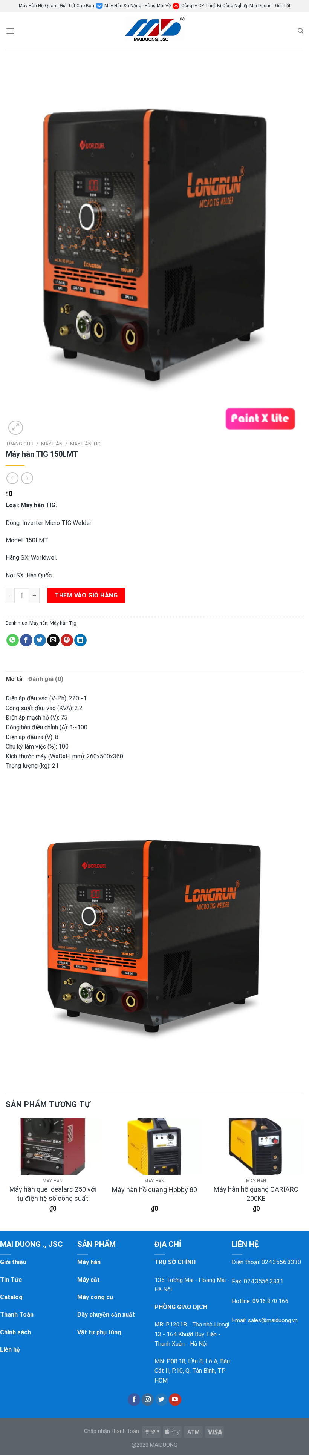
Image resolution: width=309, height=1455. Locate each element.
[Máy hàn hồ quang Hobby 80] (154, 1146)
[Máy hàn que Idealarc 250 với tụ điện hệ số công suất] (53, 1146)
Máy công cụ (95, 1297)
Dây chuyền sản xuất (106, 1314)
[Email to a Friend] (53, 640)
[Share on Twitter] (40, 640)
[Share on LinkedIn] (80, 640)
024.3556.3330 (281, 1262)
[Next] (303, 1171)
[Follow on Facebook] (134, 1399)
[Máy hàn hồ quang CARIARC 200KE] (256, 1146)
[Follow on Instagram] (147, 1399)
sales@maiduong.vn (273, 1320)
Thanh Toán (17, 1314)
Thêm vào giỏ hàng (86, 595)
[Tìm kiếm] (300, 31)
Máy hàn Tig (85, 443)
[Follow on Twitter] (161, 1399)
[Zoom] (15, 428)
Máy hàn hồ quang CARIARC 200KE (256, 1193)
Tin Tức (11, 1279)
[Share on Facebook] (26, 640)
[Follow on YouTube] (175, 1399)
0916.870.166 (270, 1301)
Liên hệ (10, 1349)
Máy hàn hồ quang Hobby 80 (154, 1190)
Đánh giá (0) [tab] (46, 679)
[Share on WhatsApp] (12, 640)
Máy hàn (52, 443)
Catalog (11, 1297)
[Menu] (10, 30)
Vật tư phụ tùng (99, 1332)
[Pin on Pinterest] (67, 640)
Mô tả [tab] (14, 679)
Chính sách (15, 1332)
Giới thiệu (13, 1262)
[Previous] (6, 1171)
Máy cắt (88, 1279)
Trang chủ (20, 443)
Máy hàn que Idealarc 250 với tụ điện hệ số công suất (52, 1193)
